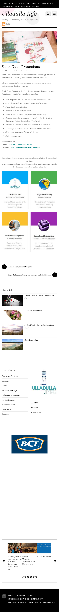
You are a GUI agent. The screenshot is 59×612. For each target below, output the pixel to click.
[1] (23, 577)
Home (4, 3)
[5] (33, 577)
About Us (13, 3)
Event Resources (7, 71)
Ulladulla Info (36, 412)
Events (4, 385)
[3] (28, 577)
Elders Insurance (44, 556)
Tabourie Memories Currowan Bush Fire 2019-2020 (28, 560)
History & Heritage (10, 6)
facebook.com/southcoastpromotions (25, 147)
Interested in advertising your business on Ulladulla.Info (32, 274)
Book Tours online (31, 340)
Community (6, 380)
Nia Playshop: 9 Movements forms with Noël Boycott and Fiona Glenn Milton (15, 562)
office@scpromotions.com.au (20, 144)
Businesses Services (30, 6)
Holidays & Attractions (11, 395)
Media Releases (8, 399)
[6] (36, 577)
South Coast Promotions (21, 67)
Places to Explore (27, 3)
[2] (25, 577)
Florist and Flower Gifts (33, 310)
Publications (6, 409)
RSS (8, 23)
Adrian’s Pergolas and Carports (17, 266)
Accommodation (45, 3)
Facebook (35, 407)
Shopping (5, 414)
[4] (31, 577)
